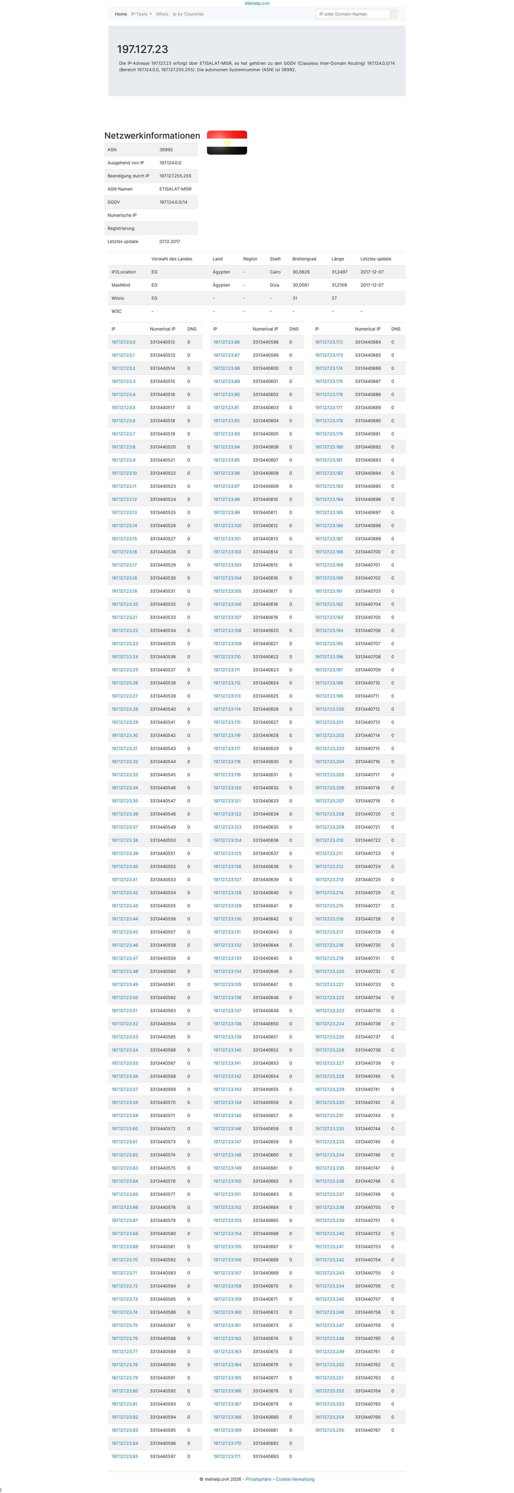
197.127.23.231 (329, 1115)
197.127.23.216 (329, 918)
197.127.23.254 (329, 1417)
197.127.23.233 (329, 1141)
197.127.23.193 (329, 617)
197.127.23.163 (227, 1351)
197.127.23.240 (329, 1233)
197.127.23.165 (227, 1377)
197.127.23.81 (124, 1404)
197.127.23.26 (125, 682)
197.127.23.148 (227, 1154)
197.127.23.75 (125, 1325)
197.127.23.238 (329, 1207)
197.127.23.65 (125, 1194)
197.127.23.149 (227, 1168)
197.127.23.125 (227, 853)
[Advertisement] (257, 117)
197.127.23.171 (226, 1456)
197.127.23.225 (329, 1036)
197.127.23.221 (329, 984)
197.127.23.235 (329, 1168)
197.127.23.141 (227, 1063)
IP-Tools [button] (140, 14)
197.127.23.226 (329, 1050)
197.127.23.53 (125, 1036)
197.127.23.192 (329, 604)
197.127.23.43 (125, 905)
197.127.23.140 (227, 1050)
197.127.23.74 (125, 1312)
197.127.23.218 (329, 945)
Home (122, 14)
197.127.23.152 (227, 1207)
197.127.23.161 (227, 1325)
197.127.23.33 (125, 774)
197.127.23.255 (329, 1430)
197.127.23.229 (329, 1089)
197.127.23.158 (227, 1286)
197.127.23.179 (329, 433)
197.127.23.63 (125, 1168)
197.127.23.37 (125, 827)
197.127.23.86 (226, 342)
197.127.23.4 (123, 394)
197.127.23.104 (227, 578)
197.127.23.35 (125, 800)
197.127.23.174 (329, 368)
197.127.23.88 (226, 368)
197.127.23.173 (329, 355)
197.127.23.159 (227, 1299)
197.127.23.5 (123, 407)
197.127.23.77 (125, 1351)
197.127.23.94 (226, 447)
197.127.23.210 (329, 840)
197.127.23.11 (124, 486)
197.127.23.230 (329, 1102)
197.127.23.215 (329, 905)
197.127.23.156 (227, 1259)
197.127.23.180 (329, 447)
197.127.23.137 (227, 1010)
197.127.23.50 (125, 997)
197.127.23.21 (124, 617)
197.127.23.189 (329, 565)
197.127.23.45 (125, 932)
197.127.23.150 (227, 1181)
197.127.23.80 (125, 1390)
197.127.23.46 (125, 945)
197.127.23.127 (227, 879)
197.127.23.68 (125, 1233)
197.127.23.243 (329, 1272)
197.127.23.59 (125, 1115)
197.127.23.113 (227, 696)
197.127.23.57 (125, 1089)
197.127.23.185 (329, 512)
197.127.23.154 (227, 1233)
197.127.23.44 (125, 918)
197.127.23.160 (227, 1312)
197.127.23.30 (125, 735)
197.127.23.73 (125, 1299)
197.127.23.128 (227, 892)
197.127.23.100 (227, 525)
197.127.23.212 (329, 866)
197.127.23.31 (124, 748)
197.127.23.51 (124, 1010)
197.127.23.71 (124, 1272)
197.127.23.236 (329, 1181)
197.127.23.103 (227, 565)
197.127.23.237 (329, 1194)
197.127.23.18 (124, 578)
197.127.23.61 (124, 1141)
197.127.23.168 (227, 1417)
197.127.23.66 (125, 1207)
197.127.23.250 (329, 1364)
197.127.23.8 (123, 447)
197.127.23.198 (329, 682)
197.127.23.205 (329, 774)
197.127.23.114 (227, 709)
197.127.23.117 (226, 748)
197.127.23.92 (226, 420)
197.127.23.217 (329, 932)
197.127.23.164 (227, 1364)
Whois (162, 14)
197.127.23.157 (227, 1272)
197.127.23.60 (125, 1128)
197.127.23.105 (227, 591)
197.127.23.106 (227, 604)
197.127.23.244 (329, 1286)
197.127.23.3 (123, 381)
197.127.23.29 (125, 722)
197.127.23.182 (329, 473)
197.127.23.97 (226, 486)
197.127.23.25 (125, 669)
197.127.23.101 (227, 538)
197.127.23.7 (123, 433)
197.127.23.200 (329, 709)
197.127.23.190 (329, 578)
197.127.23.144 (227, 1102)
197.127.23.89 (226, 381)
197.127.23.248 (329, 1338)
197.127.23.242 (329, 1259)
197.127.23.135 (227, 984)
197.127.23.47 (125, 958)
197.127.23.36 (125, 814)
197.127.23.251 (329, 1377)
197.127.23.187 (329, 538)
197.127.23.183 (329, 486)
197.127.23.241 (329, 1246)
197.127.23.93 (226, 433)
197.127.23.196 (329, 656)
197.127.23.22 (125, 630)
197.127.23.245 (329, 1299)
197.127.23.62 (125, 1154)
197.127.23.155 (227, 1246)
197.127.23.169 (227, 1430)
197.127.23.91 (226, 407)
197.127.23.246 (329, 1312)
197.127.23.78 (125, 1364)
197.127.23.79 (125, 1377)
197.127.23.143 (227, 1089)
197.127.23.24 (125, 656)
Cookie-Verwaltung (295, 1479)
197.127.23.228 (329, 1076)
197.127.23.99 (226, 512)
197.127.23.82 (125, 1417)
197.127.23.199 (329, 696)
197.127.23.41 (124, 879)
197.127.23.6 (123, 420)
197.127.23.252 (329, 1390)
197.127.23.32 (125, 761)
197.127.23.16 (124, 551)
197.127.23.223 (329, 1010)
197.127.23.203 (329, 748)
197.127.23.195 (329, 643)
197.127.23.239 (329, 1220)
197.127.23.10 (124, 473)
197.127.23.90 (226, 394)
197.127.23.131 (227, 932)
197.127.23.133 (227, 958)
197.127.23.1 (123, 355)
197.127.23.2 (123, 368)
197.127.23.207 (329, 800)
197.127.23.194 (329, 630)
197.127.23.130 (227, 918)
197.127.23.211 (329, 853)
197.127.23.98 (226, 499)
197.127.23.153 (227, 1220)
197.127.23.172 (329, 342)
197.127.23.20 (125, 604)
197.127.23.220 (329, 971)
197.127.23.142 (227, 1076)
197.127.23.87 (226, 355)
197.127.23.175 (329, 381)
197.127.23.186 (329, 525)
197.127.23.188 (329, 551)
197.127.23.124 (227, 840)
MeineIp (253, 3)
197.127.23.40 (125, 866)
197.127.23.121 (227, 800)
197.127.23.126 (227, 866)
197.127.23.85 (125, 1456)
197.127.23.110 (227, 656)
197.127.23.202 (329, 735)
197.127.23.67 (125, 1220)
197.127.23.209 (329, 827)
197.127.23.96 (226, 473)
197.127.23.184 (329, 499)
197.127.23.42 (125, 892)
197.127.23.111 (226, 669)
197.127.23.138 (227, 1023)
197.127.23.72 (125, 1286)
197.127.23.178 (329, 420)
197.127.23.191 (328, 591)
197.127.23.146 (227, 1128)
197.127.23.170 (227, 1443)
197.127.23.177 (329, 407)
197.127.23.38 (125, 840)
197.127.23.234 (329, 1154)
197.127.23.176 (329, 394)
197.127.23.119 (227, 774)
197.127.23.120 (227, 787)
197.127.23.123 (227, 827)
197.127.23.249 (329, 1351)
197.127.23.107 (227, 617)
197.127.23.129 (227, 905)
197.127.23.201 (329, 722)
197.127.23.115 (227, 722)
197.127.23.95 (226, 460)
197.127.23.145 (227, 1115)
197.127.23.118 (227, 761)
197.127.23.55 (125, 1063)
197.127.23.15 (124, 538)
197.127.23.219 (329, 958)
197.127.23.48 (125, 971)
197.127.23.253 (329, 1404)
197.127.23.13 (124, 512)
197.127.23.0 (123, 342)
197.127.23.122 (227, 814)
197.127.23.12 (124, 499)
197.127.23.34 (125, 787)
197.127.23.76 (125, 1338)
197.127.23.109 (227, 643)
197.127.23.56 (125, 1076)
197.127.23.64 (125, 1181)
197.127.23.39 (125, 853)
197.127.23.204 (329, 761)
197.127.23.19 (124, 591)
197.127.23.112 (227, 682)
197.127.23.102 (227, 551)
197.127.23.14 (124, 525)
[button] (399, 11)
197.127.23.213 (329, 879)
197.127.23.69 (125, 1246)
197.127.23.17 (124, 565)
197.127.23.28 (125, 709)
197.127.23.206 (329, 787)
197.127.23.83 (125, 1430)
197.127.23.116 (227, 735)
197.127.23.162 (227, 1338)
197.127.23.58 (125, 1102)
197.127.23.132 (227, 945)
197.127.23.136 (227, 997)
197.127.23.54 (125, 1050)
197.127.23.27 (125, 696)
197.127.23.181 (328, 460)
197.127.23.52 (125, 1023)
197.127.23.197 (329, 669)
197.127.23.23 (125, 643)
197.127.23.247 (329, 1325)
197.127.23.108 (227, 630)
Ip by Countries (188, 14)
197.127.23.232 (329, 1128)
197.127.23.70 (125, 1259)
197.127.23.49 (125, 984)
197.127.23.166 (227, 1390)
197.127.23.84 (125, 1443)
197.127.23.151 (227, 1194)
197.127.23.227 (329, 1063)
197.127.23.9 (123, 460)
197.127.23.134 (227, 971)
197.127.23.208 (329, 814)
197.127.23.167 (227, 1404)
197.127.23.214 (329, 892)
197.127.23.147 (227, 1141)
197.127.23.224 (329, 1023)
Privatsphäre (258, 1479)
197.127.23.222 (329, 997)
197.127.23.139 (227, 1036)
